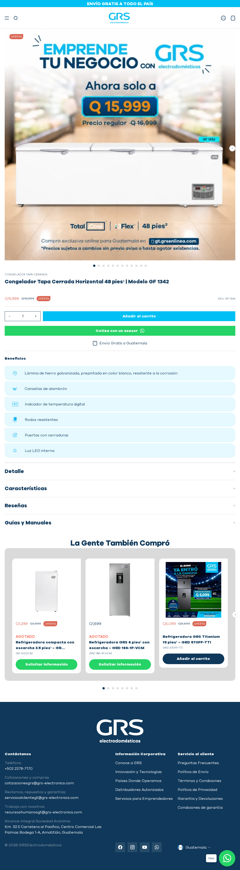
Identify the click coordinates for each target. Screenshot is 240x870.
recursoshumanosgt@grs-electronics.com (43, 812)
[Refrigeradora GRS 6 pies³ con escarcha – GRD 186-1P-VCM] (120, 590)
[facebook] (120, 847)
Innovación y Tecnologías (138, 771)
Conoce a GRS (128, 763)
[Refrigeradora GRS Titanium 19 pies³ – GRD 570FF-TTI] (193, 590)
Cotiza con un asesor (117, 330)
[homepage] (119, 18)
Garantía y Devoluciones (200, 798)
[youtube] (145, 847)
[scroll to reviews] (120, 290)
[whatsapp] (157, 847)
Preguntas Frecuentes (198, 763)
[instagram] (132, 847)
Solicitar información (46, 664)
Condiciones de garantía (200, 807)
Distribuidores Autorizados (139, 789)
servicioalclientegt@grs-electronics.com (42, 797)
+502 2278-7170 (19, 768)
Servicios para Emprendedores (144, 798)
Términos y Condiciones (199, 780)
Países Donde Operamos (138, 780)
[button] (8, 18)
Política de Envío (193, 771)
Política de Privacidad (197, 789)
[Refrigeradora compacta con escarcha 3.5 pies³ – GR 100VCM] (46, 590)
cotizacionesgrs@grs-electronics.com (39, 783)
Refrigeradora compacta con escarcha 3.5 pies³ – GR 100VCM (45, 648)
